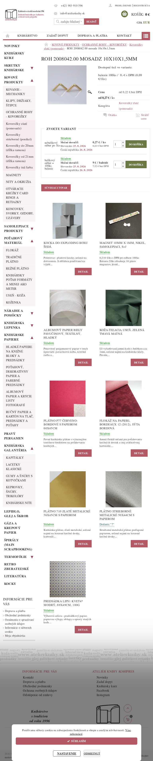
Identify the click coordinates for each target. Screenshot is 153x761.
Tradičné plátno (14, 259)
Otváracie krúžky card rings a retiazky (17, 195)
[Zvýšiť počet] (123, 142)
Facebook (103, 690)
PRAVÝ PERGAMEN (14, 435)
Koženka (13, 302)
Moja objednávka (15, 635)
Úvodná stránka (8, 35)
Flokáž (12, 250)
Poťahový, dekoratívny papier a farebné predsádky (17, 376)
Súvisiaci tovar (56, 188)
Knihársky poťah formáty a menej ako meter (19, 282)
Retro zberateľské (16, 566)
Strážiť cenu (145, 116)
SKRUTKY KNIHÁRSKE (14, 67)
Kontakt (124, 35)
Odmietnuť (92, 753)
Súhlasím (78, 741)
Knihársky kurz (14, 55)
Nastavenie (66, 753)
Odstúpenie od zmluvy (38, 695)
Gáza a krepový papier (12, 528)
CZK (139, 22)
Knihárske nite (19, 503)
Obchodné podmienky (18, 615)
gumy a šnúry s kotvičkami (19, 478)
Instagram (103, 695)
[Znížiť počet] (123, 146)
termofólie (15, 556)
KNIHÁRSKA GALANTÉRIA (15, 447)
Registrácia (141, 5)
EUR (146, 22)
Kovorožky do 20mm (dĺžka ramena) (19, 147)
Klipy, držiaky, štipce (18, 103)
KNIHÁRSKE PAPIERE (14, 337)
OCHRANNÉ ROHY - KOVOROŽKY (19, 114)
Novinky (12, 45)
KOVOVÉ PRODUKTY (13, 79)
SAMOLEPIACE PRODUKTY (16, 228)
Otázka (112, 115)
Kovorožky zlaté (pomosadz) (16, 126)
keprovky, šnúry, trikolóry (15, 491)
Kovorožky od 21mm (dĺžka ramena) (19, 158)
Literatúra (15, 576)
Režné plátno (17, 268)
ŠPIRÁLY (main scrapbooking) (18, 544)
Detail (83, 271)
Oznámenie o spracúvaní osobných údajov (19, 621)
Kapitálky (15, 458)
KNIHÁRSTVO (27, 35)
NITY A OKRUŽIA (18, 182)
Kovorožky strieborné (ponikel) (19, 137)
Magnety (13, 175)
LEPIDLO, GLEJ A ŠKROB (16, 513)
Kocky (10, 583)
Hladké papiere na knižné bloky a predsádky (19, 353)
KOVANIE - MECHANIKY (15, 91)
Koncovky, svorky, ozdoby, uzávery (20, 213)
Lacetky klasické (14, 466)
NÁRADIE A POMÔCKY (13, 312)
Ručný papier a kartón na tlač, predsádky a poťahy (20, 418)
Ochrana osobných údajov (40, 690)
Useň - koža (16, 295)
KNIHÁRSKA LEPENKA (14, 325)
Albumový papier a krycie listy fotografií (19, 398)
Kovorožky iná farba (19, 167)
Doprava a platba (92, 35)
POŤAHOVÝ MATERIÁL (13, 240)
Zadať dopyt (57, 35)
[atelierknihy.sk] (27, 15)
